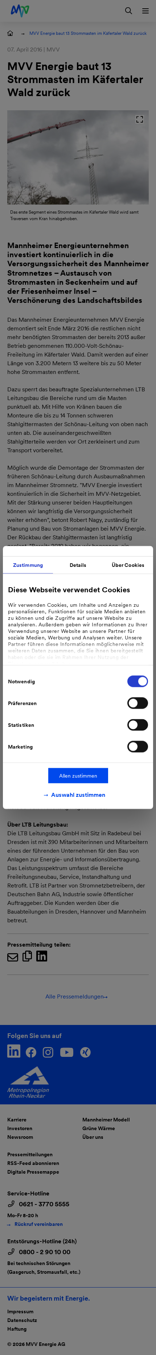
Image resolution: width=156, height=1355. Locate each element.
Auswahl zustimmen (78, 794)
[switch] (137, 703)
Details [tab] (78, 565)
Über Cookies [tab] (128, 565)
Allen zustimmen (78, 776)
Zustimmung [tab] (28, 565)
